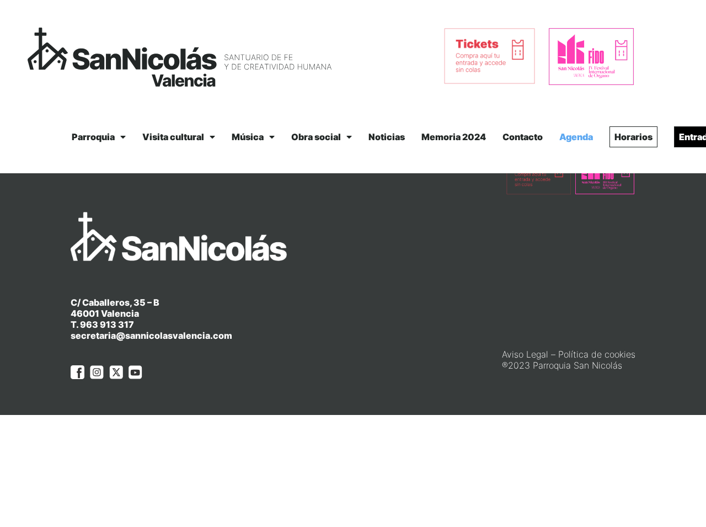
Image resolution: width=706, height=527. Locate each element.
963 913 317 (107, 324)
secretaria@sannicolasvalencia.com (151, 335)
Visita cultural (173, 136)
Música (248, 136)
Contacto (522, 136)
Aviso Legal (525, 354)
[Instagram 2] (97, 372)
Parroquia (93, 136)
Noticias (386, 136)
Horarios (633, 136)
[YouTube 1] (135, 372)
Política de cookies (596, 354)
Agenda (576, 136)
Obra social (316, 136)
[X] (116, 372)
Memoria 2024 (453, 136)
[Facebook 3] (77, 372)
